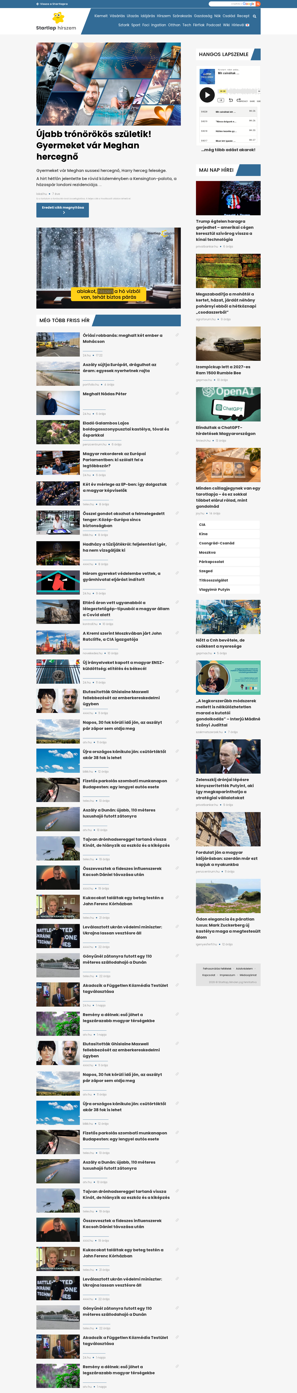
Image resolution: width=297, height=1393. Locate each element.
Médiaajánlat (248, 975)
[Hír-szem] (58, 21)
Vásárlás (117, 16)
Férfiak (198, 25)
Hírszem (164, 16)
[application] (108, 268)
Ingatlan (158, 25)
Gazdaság (203, 16)
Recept (243, 16)
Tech (186, 25)
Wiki (226, 25)
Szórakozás (182, 16)
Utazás (133, 16)
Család (229, 16)
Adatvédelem (244, 968)
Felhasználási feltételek (217, 968)
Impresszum (227, 975)
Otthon (174, 25)
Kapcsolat (208, 975)
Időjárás (148, 16)
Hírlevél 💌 (241, 25)
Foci (145, 25)
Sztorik (123, 25)
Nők (217, 16)
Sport (135, 25)
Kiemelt (101, 16)
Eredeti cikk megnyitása (63, 207)
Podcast (213, 25)
